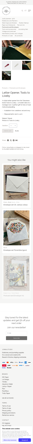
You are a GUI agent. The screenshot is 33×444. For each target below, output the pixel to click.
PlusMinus (5, 391)
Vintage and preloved (9, 31)
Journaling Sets (23, 29)
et (26, 10)
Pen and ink (21, 25)
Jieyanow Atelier (7, 384)
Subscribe (16, 338)
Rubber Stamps (24, 23)
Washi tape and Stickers (9, 23)
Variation (5, 125)
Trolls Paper (6, 393)
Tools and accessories (9, 29)
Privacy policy (6, 410)
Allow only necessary (10, 440)
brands (11, 398)
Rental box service (8, 415)
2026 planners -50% (8, 18)
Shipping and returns (8, 413)
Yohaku (4, 382)
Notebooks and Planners (9, 20)
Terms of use (6, 406)
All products (19, 35)
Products (5, 88)
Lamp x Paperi (6, 386)
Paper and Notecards (8, 25)
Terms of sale (6, 408)
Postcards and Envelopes (10, 27)
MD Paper (5, 377)
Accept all (25, 440)
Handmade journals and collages (12, 33)
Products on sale (7, 35)
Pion (3, 389)
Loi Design (5, 379)
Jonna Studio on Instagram (14, 147)
